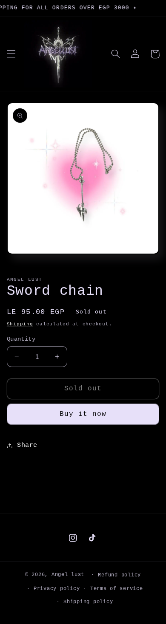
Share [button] (27, 445)
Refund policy (119, 575)
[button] (11, 54)
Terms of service (116, 588)
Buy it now (83, 414)
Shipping (20, 324)
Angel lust (68, 574)
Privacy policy (57, 588)
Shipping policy (88, 601)
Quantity (21, 339)
